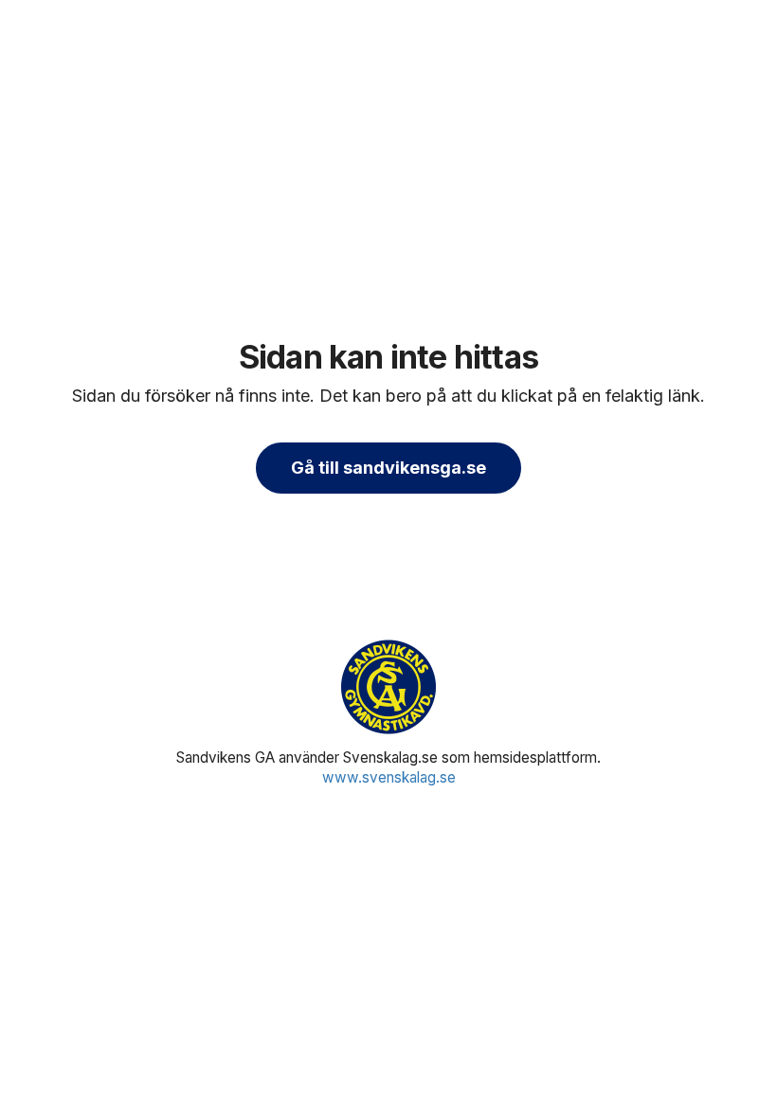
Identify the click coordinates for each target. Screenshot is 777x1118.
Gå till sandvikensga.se (388, 468)
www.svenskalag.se (389, 777)
